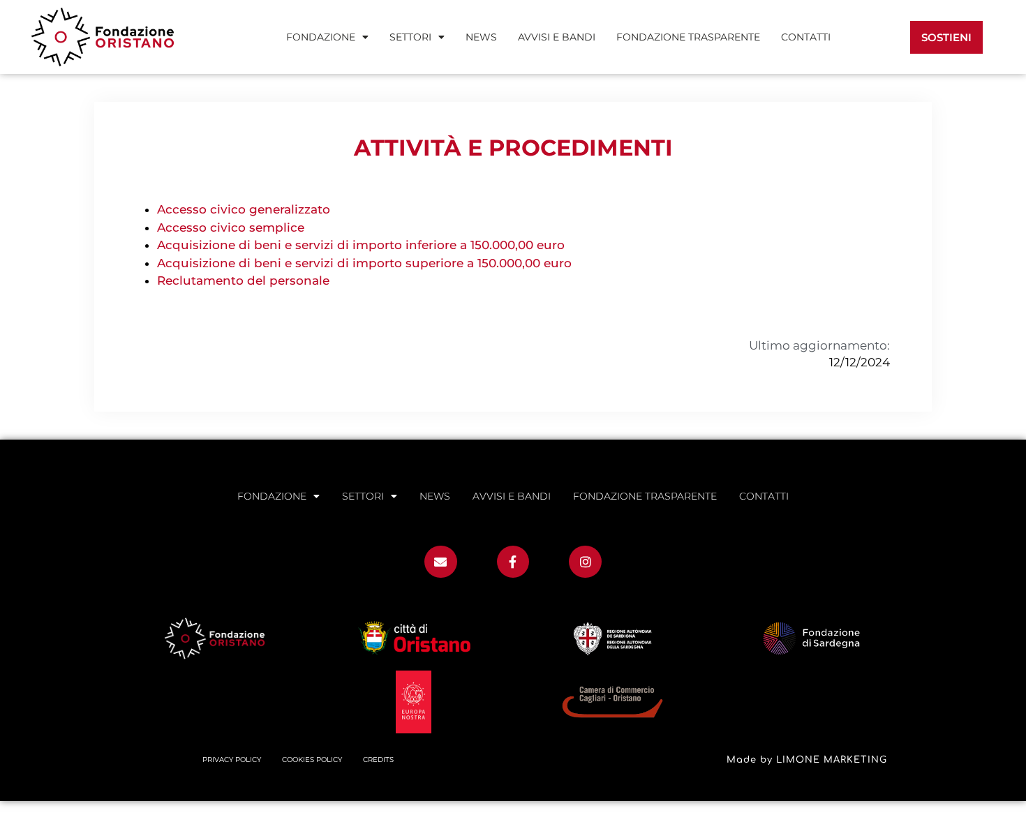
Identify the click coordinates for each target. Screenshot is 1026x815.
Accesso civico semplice (230, 227)
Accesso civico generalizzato (243, 209)
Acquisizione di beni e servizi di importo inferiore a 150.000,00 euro (361, 245)
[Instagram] (585, 562)
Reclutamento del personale (243, 280)
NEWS (481, 37)
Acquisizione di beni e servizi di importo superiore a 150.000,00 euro (364, 263)
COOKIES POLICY (312, 759)
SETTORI (410, 37)
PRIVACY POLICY (231, 759)
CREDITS (378, 759)
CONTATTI (806, 37)
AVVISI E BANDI (556, 37)
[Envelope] (440, 562)
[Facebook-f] (513, 562)
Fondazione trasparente (688, 37)
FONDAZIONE (320, 37)
